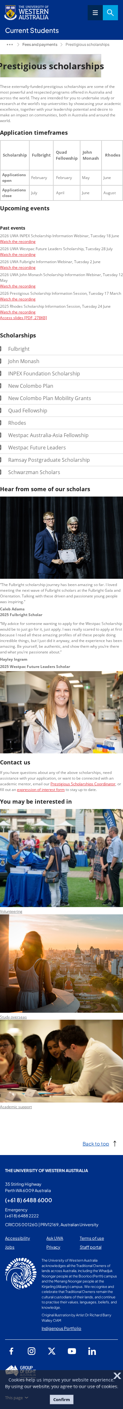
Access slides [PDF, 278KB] (23, 317)
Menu (95, 12)
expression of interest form (41, 789)
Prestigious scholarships (87, 44)
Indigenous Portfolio (61, 1328)
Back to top (96, 1143)
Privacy (53, 1247)
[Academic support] (61, 1100)
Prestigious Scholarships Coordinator (82, 784)
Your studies (10, 44)
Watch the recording (18, 241)
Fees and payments (39, 44)
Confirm (61, 1399)
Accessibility (17, 1238)
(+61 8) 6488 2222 (22, 1215)
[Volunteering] (61, 905)
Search (110, 12)
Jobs (10, 1247)
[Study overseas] (61, 1011)
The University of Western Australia (46, 1170)
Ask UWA (54, 1238)
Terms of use (92, 1238)
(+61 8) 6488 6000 (28, 1199)
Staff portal (91, 1247)
